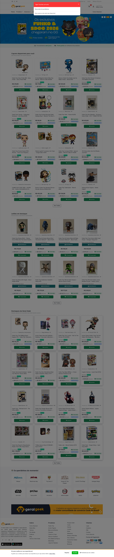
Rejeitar (67, 552)
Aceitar (75, 552)
